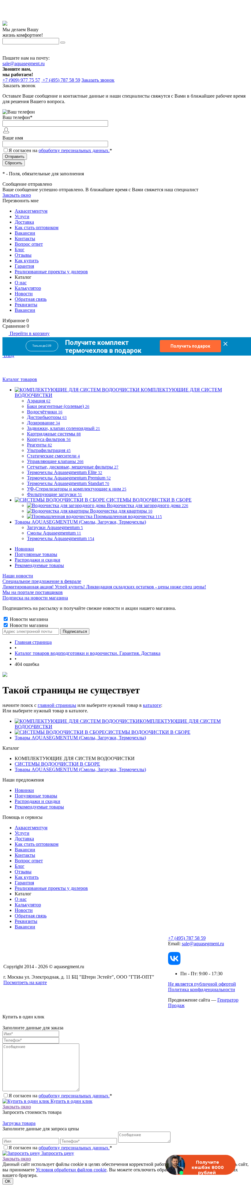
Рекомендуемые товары (39, 565)
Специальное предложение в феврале (41, 581)
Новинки (24, 548)
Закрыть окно (16, 195)
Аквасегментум (31, 211)
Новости (24, 293)
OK (8, 1181)
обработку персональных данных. (74, 150)
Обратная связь (31, 299)
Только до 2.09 (41, 345)
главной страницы (57, 705)
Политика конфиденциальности (201, 989)
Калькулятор (28, 288)
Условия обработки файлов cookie (71, 1169)
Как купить (27, 260)
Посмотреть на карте (25, 982)
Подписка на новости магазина (35, 597)
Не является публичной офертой (202, 984)
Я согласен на (60, 150)
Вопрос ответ (29, 244)
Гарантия (24, 266)
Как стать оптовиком (36, 227)
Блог (19, 249)
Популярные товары (36, 554)
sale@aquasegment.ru (23, 63)
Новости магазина (28, 619)
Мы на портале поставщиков (32, 592)
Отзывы (23, 255)
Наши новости (17, 575)
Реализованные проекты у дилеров (51, 271)
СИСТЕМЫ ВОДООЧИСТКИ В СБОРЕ (147, 732)
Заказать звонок (97, 80)
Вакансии (25, 233)
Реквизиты (26, 304)
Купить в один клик (70, 1101)
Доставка (24, 222)
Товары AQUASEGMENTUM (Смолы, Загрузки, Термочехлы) (80, 737)
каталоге (152, 705)
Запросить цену (57, 1153)
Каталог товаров (19, 379)
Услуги (22, 216)
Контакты (25, 238)
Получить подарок (190, 346)
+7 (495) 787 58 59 (187, 938)
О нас (21, 282)
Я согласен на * (60, 1095)
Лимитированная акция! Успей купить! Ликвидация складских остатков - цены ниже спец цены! (104, 586)
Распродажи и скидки (37, 559)
